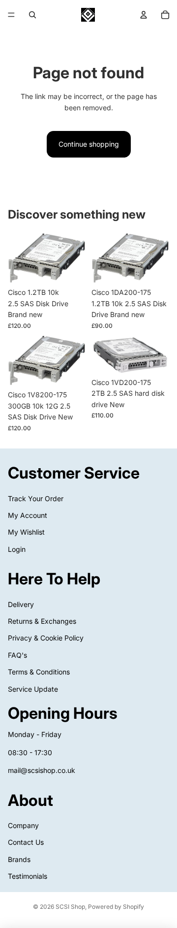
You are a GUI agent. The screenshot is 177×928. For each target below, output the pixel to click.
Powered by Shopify (116, 906)
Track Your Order (35, 498)
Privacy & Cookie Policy (46, 638)
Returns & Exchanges (42, 621)
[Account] (143, 15)
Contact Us (26, 842)
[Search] (32, 15)
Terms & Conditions (39, 672)
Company (23, 825)
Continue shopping (89, 144)
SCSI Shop (70, 906)
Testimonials (27, 876)
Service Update (33, 688)
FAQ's (17, 655)
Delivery (21, 604)
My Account (27, 515)
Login (17, 549)
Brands (19, 859)
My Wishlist (26, 532)
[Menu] (11, 14)
